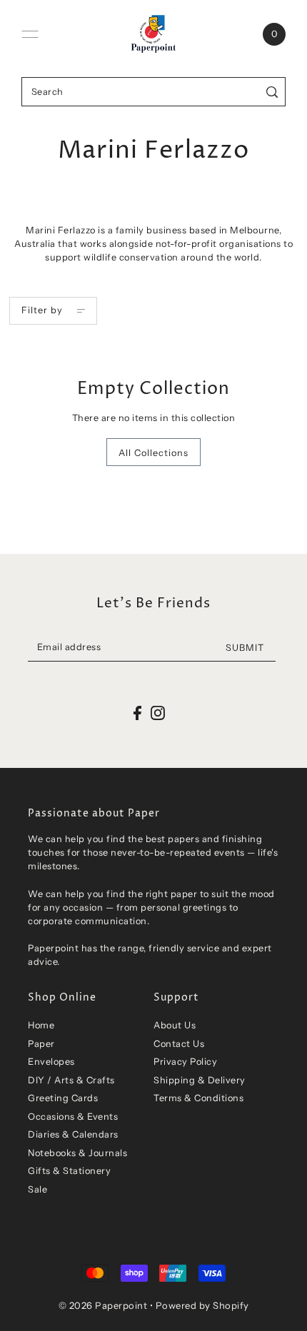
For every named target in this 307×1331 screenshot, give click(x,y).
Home (41, 1025)
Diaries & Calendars (73, 1134)
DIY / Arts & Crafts (71, 1080)
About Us (175, 1025)
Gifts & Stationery (69, 1170)
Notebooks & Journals (77, 1153)
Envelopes (51, 1061)
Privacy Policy (185, 1061)
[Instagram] (158, 712)
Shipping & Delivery (200, 1080)
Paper (41, 1043)
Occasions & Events (73, 1116)
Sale (37, 1189)
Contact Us (179, 1043)
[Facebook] (137, 712)
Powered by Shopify (202, 1305)
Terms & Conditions (198, 1098)
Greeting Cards (63, 1098)
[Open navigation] (30, 34)
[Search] (272, 92)
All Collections (153, 452)
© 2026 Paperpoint (103, 1305)
